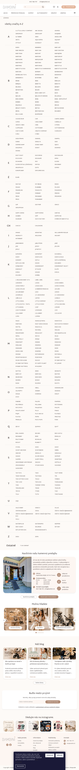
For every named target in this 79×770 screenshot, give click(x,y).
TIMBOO (56, 479)
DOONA (17, 151)
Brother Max (39, 111)
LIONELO (56, 298)
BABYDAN (37, 57)
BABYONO (38, 63)
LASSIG (37, 283)
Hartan (56, 213)
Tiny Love (18, 482)
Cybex (37, 134)
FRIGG (17, 199)
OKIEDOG (57, 391)
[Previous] (3, 620)
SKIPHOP (56, 456)
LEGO (36, 292)
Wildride (38, 527)
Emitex (37, 164)
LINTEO (37, 298)
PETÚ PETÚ (18, 408)
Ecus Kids (18, 158)
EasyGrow (38, 155)
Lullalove (57, 313)
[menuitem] (5, 13)
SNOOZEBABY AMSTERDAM (23, 462)
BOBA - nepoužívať (60, 99)
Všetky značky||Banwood (63, 511)
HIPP (36, 216)
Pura (55, 420)
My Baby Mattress (21, 363)
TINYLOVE (38, 482)
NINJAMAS (57, 377)
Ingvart (57, 236)
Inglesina (38, 236)
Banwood (57, 75)
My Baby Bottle (59, 360)
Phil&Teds (38, 408)
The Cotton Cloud (21, 479)
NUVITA (56, 383)
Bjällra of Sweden (41, 96)
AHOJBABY (57, 34)
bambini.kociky (7, 745)
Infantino (38, 233)
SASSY (56, 447)
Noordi (17, 380)
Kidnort (18, 260)
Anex (36, 37)
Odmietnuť (49, 755)
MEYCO (37, 336)
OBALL (36, 388)
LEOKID (56, 292)
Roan (56, 439)
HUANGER (18, 219)
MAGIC (17, 321)
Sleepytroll (39, 459)
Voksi (36, 511)
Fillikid (56, 187)
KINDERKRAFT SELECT (61, 266)
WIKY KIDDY (19, 527)
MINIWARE (18, 348)
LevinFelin (18, 295)
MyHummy (38, 366)
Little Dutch (58, 301)
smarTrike (57, 459)
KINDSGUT (18, 269)
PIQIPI (17, 414)
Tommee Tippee (39, 485)
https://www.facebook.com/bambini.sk (10, 745)
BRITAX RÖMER (58, 108)
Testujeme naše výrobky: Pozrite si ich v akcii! (62, 662)
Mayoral (38, 330)
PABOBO (17, 402)
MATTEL (17, 327)
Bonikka (37, 105)
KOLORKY (18, 275)
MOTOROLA (57, 354)
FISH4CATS (38, 190)
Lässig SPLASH (19, 289)
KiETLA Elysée (19, 263)
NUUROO (37, 383)
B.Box (17, 47)
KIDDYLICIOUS (58, 257)
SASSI (36, 447)
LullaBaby (38, 313)
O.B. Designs (19, 388)
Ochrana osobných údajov (52, 744)
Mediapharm (19, 333)
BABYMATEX (57, 60)
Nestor (56, 374)
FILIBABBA (38, 187)
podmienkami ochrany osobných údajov (47, 707)
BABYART (37, 54)
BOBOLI (56, 102)
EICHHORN (18, 161)
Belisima (37, 87)
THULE (37, 479)
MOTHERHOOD (39, 354)
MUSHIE (56, 357)
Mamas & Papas (39, 321)
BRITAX (37, 108)
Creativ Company (40, 131)
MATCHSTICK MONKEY (61, 324)
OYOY (17, 397)
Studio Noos (39, 465)
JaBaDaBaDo (19, 243)
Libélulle (18, 298)
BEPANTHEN (18, 90)
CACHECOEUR (19, 119)
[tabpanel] (15, 619)
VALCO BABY (19, 508)
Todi (16, 485)
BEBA (36, 81)
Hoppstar (57, 216)
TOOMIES (57, 485)
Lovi (55, 310)
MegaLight (38, 333)
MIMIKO (56, 339)
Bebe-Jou (57, 81)
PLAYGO (17, 417)
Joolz (17, 249)
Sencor (17, 453)
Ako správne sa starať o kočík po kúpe (13, 662)
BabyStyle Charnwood (42, 69)
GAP (16, 205)
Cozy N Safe (19, 131)
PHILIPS (56, 408)
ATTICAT (17, 43)
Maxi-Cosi (18, 330)
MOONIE (17, 354)
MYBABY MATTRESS (21, 366)
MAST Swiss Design (41, 324)
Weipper (56, 524)
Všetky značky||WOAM (61, 514)
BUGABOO (57, 111)
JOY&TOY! (38, 249)
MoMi (56, 348)
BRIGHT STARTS (20, 108)
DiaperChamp (19, 145)
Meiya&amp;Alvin (59, 333)
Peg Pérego (18, 405)
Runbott (38, 442)
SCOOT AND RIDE (20, 450)
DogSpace (18, 148)
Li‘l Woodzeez (59, 295)
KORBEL (37, 275)
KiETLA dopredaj (59, 260)
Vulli (17, 519)
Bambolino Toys (20, 75)
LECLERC (56, 289)
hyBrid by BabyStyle (61, 219)
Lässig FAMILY (19, 286)
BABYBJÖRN (57, 54)
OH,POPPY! (18, 391)
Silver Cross (39, 456)
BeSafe (37, 90)
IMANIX (17, 233)
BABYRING (18, 66)
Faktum (17, 184)
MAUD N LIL (38, 327)
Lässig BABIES (58, 283)
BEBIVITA (57, 84)
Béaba (17, 81)
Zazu (16, 537)
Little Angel (19, 301)
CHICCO (17, 226)
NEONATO (57, 371)
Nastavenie (19, 766)
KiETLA (37, 260)
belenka (17, 87)
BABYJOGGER (38, 60)
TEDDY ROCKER (20, 476)
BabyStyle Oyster (60, 69)
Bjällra (17, 96)
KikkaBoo (57, 263)
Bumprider (38, 114)
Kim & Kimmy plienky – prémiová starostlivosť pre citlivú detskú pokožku (38, 662)
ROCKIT (17, 442)
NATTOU (17, 371)
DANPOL (56, 139)
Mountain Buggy (20, 357)
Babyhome (18, 60)
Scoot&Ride (39, 450)
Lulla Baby (18, 313)
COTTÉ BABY (38, 128)
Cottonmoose (59, 128)
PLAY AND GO (39, 414)
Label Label (38, 280)
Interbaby (18, 239)
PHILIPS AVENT (19, 411)
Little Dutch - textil (22, 304)
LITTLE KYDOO (39, 304)
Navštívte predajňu (28, 597)
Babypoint (57, 63)
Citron (56, 125)
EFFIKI (56, 158)
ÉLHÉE (17, 177)
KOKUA (56, 272)
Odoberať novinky (52, 702)
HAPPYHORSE (39, 213)
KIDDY (17, 257)
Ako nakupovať (36, 743)
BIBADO (56, 90)
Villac (56, 508)
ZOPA (36, 537)
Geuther (37, 205)
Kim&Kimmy (19, 266)
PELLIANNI (38, 405)
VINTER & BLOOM (20, 511)
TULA (16, 494)
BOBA (36, 99)
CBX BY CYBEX (19, 125)
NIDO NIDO (38, 377)
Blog (34, 748)
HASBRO (17, 216)
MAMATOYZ (57, 321)
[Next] (74, 620)
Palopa (37, 402)
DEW (55, 142)
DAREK (17, 142)
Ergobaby (57, 164)
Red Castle (57, 433)
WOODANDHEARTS (40, 530)
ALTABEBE (18, 37)
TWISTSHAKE (58, 494)
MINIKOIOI (57, 342)
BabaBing (38, 47)
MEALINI (56, 330)
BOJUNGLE (18, 105)
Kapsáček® (38, 254)
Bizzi (55, 93)
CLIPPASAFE (18, 128)
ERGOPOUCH (19, 168)
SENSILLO (37, 453)
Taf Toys (18, 473)
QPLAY (17, 427)
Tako (36, 473)
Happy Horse (19, 213)
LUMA (17, 316)
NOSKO (37, 380)
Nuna (17, 383)
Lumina (37, 316)
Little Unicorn (59, 304)
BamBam (37, 72)
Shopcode (72, 768)
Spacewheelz (19, 465)
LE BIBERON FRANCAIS (41, 289)
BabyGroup (58, 57)
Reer (36, 436)
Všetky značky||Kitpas (42, 514)
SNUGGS (37, 462)
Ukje (16, 501)
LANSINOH (18, 283)
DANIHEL (37, 139)
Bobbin (17, 102)
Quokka (37, 427)
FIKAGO (17, 187)
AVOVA (56, 43)
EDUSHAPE (38, 158)
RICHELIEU (38, 439)
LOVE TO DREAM (20, 310)
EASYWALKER (58, 155)
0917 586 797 (39, 589)
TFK (55, 476)
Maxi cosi (57, 327)
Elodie (56, 161)
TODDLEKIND (58, 482)
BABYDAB (18, 57)
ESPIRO (56, 168)
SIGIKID (17, 456)
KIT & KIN (37, 269)
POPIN (36, 417)
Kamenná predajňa (37, 741)
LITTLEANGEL (19, 307)
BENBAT (56, 87)
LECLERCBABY (19, 292)
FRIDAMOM (57, 196)
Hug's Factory (39, 219)
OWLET (56, 394)
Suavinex (57, 465)
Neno (36, 371)
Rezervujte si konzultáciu (47, 597)
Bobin (36, 102)
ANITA (17, 40)
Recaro (37, 433)
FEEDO (56, 184)
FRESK (17, 196)
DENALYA (37, 142)
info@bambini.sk (49, 589)
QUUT (56, 427)
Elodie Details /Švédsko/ (23, 164)
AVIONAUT (38, 43)
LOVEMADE (38, 310)
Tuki (55, 491)
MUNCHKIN (38, 357)
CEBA (36, 125)
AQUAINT (57, 40)
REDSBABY (18, 436)
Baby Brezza (19, 50)
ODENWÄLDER (58, 388)
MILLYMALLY (19, 339)
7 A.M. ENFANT (24, 546)
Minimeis (37, 345)
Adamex (56, 31)
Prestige (57, 417)
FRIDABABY (38, 196)
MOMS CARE (18, 351)
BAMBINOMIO (58, 72)
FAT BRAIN (38, 184)
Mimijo (37, 339)
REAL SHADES (19, 433)
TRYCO (17, 491)
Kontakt (35, 750)
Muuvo (37, 360)
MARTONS (18, 324)
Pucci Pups (38, 420)
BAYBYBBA (38, 78)
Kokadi (37, 272)
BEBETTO (37, 84)
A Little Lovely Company (23, 31)
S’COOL (17, 447)
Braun (56, 105)
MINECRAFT (18, 342)
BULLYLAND (18, 114)
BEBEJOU (17, 84)
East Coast (19, 155)
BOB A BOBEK (19, 99)
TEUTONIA (38, 476)
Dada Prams (19, 139)
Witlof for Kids (20, 530)
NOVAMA (56, 380)
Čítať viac (7, 677)
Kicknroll (57, 254)
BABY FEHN (18, 54)
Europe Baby (19, 171)
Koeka (17, 272)
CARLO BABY (38, 122)
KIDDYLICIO (38, 257)
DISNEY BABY (39, 145)
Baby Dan (38, 50)
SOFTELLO (57, 462)
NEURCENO (18, 377)
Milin (56, 336)
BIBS (16, 93)
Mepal (17, 336)
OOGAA (17, 394)
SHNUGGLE (57, 453)
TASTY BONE (58, 473)
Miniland (18, 345)
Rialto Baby (19, 439)
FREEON (56, 193)
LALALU (56, 280)
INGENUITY (18, 236)
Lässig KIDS (38, 286)
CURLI (17, 134)
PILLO (36, 411)
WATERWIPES (39, 524)
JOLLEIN (56, 246)
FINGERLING (18, 190)
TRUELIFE (57, 488)
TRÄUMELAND (19, 488)
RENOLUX (57, 436)
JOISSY (37, 246)
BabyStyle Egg (20, 69)
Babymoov (18, 63)
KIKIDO (37, 263)
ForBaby (37, 193)
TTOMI (37, 491)
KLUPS (56, 269)
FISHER (17, 193)
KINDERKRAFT (39, 266)
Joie (16, 246)
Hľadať (42, 6)
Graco (56, 205)
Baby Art (57, 47)
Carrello (57, 122)
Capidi (17, 122)
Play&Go (57, 414)
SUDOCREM (18, 468)
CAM (36, 119)
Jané (55, 243)
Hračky (19, 746)
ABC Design (38, 31)
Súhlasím (59, 755)
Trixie (37, 488)
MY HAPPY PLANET (40, 363)
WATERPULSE (19, 524)
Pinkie (56, 411)
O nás (34, 746)
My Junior (57, 363)
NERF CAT (18, 374)
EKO (36, 161)
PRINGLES (18, 420)
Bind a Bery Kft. (40, 93)
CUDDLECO (57, 131)
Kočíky (19, 741)
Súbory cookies (52, 750)
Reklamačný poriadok (53, 748)
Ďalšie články (39, 683)
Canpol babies (58, 119)
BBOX (55, 78)
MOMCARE (38, 348)
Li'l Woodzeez (39, 295)
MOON (56, 351)
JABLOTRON (38, 243)
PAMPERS (57, 402)
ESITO (36, 168)
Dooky (37, 148)
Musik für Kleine (20, 360)
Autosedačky (21, 743)
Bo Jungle (57, 96)
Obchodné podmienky (53, 741)
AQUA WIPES (38, 40)
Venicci (37, 508)
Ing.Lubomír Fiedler (60, 233)
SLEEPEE (17, 459)
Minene (37, 342)
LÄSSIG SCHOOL (59, 286)
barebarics (19, 78)
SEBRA (56, 450)
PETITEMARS (58, 405)
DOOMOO (57, 148)
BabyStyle (57, 66)
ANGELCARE (57, 37)
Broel (17, 111)
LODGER (56, 307)
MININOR (57, 345)
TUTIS (36, 494)
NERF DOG (38, 374)
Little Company (40, 301)
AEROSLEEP (38, 34)
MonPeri (37, 351)
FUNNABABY (38, 199)
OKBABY (37, 391)
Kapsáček (18, 254)
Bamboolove (39, 75)
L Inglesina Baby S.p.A (22, 280)
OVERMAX (38, 394)
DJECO (56, 145)
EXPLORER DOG (39, 171)
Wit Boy (56, 527)
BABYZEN (18, 72)
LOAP (36, 307)
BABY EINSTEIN (58, 50)
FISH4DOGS (57, 190)
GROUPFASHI (19, 208)
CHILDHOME (38, 226)
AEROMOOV (18, 34)
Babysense (38, 66)
